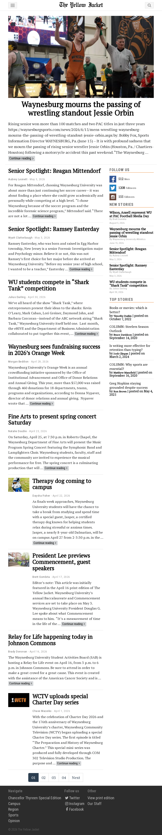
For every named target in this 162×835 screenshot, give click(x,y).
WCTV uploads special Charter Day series (60, 699)
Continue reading (20, 158)
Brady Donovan (17, 651)
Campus (14, 803)
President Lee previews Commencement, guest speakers (61, 562)
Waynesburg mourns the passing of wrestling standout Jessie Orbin (81, 108)
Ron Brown (120, 391)
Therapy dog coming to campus (61, 484)
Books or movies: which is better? (128, 310)
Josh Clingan (120, 353)
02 (44, 777)
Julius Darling (17, 297)
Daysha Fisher (41, 495)
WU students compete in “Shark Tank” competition (48, 285)
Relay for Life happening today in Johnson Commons (50, 640)
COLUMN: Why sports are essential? (128, 366)
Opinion (14, 821)
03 (54, 777)
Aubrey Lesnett (17, 179)
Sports (13, 815)
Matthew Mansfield (124, 372)
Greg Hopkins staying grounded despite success (128, 385)
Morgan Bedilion (18, 361)
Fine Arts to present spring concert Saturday (52, 419)
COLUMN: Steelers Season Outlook (128, 328)
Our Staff (94, 803)
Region (13, 809)
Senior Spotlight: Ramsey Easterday (53, 229)
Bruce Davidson (122, 334)
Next (76, 777)
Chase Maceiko (42, 711)
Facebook (76, 809)
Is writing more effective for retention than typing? (129, 347)
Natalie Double (17, 431)
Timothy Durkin (122, 316)
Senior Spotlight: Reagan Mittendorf (54, 170)
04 (64, 777)
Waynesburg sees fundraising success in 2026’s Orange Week (54, 350)
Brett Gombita (41, 576)
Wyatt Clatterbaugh (20, 237)
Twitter (74, 798)
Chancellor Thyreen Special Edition (34, 798)
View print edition (101, 798)
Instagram (76, 803)
